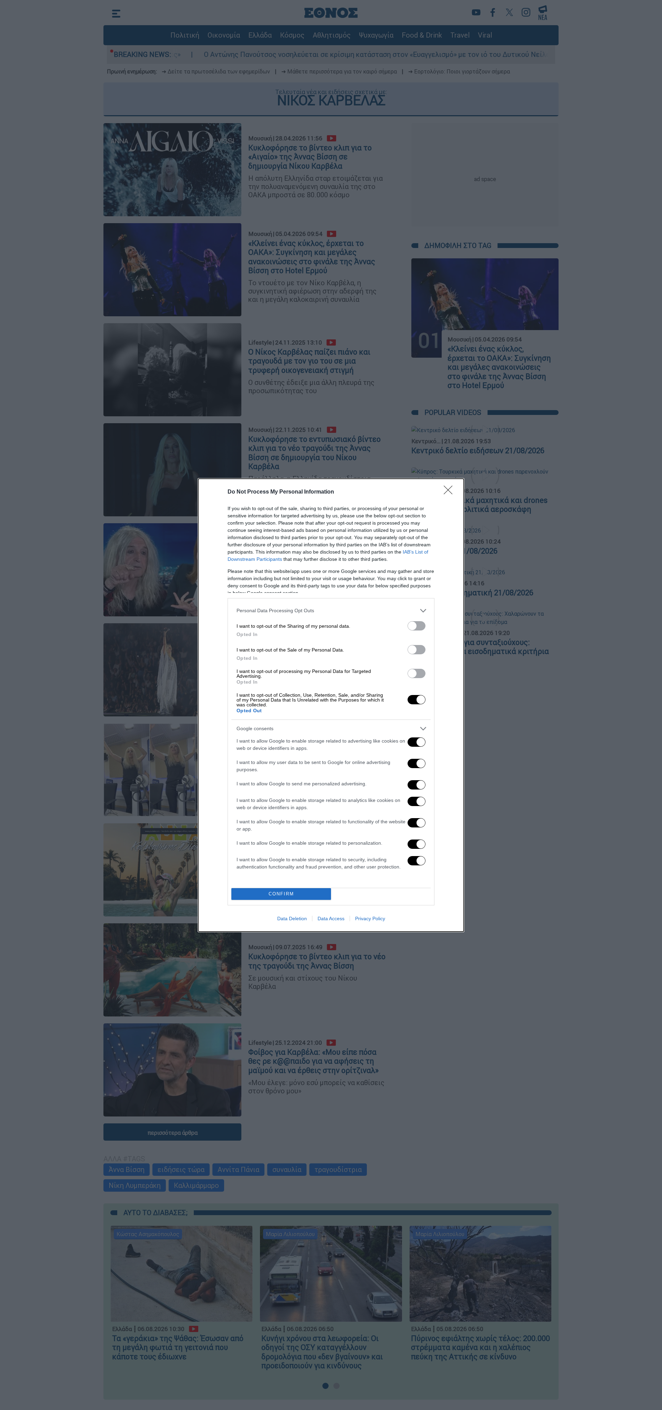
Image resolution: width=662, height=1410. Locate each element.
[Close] (450, 492)
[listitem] (331, 610)
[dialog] (331, 705)
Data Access (331, 918)
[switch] (416, 625)
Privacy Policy (370, 918)
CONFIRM (281, 893)
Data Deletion (292, 918)
